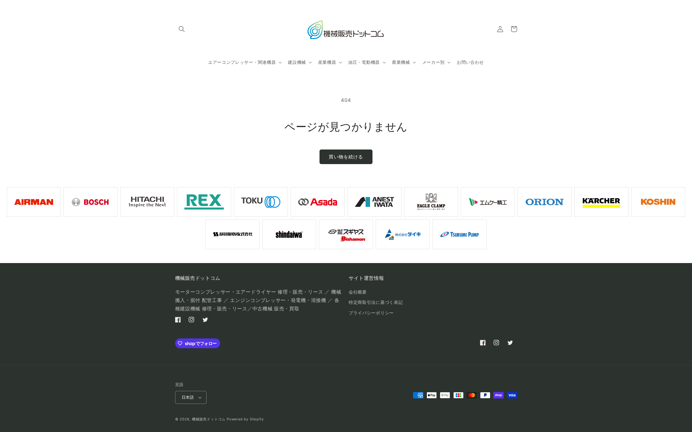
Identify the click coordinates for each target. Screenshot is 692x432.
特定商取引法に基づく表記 (376, 302)
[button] (182, 29)
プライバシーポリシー (371, 312)
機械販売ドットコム (208, 419)
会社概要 (358, 292)
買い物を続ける (346, 156)
